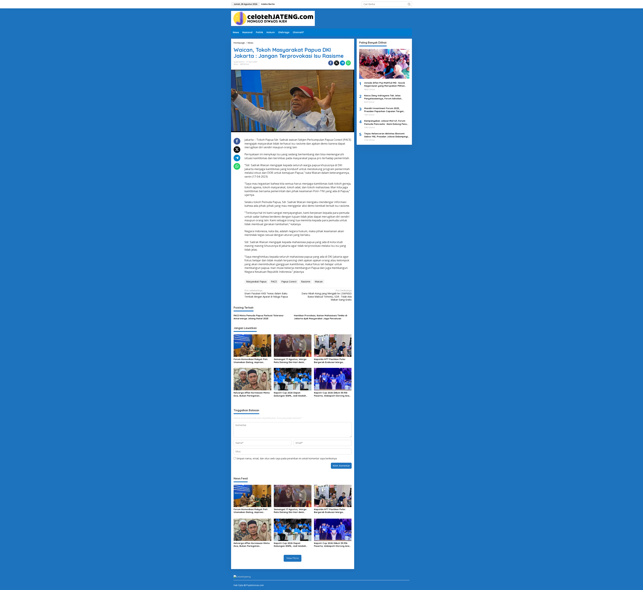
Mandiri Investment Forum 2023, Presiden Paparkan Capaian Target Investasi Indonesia (384, 110)
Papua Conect (289, 281)
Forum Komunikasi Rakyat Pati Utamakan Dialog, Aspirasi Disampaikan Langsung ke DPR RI (252, 361)
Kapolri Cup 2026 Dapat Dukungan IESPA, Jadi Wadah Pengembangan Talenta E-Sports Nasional (292, 394)
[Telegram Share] (342, 62)
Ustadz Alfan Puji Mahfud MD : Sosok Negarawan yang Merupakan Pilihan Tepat (384, 84)
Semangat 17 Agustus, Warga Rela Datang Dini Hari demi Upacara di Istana (290, 361)
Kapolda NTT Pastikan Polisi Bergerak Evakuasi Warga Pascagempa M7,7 (329, 361)
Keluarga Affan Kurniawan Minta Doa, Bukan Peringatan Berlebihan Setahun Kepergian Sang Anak (252, 394)
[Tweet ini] (336, 62)
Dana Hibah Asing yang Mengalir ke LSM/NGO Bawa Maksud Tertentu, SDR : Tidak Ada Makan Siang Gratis (326, 295)
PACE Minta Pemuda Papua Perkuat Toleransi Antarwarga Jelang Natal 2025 (258, 317)
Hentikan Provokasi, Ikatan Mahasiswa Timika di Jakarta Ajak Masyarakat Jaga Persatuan (320, 317)
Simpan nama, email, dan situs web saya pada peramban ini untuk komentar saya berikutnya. (286, 458)
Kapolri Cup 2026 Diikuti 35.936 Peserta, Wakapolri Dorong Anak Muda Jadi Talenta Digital (332, 394)
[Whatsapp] (348, 62)
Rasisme (305, 281)
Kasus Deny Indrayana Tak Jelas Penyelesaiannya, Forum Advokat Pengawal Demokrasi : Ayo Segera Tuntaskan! (383, 97)
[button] (409, 4)
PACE (274, 281)
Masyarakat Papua (256, 281)
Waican (319, 281)
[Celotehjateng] (273, 18)
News (236, 64)
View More (292, 558)
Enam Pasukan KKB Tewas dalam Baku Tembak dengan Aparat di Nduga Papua (266, 293)
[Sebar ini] (330, 62)
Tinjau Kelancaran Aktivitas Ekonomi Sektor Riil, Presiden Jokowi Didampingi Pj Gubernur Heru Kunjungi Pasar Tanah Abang (386, 135)
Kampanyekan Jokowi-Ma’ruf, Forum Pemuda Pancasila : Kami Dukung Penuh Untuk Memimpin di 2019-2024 (386, 122)
